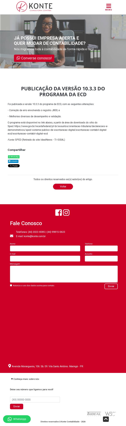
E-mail (12, 254)
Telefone (89, 244)
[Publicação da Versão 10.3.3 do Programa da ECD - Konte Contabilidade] (34, 6)
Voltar (63, 186)
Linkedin (14, 161)
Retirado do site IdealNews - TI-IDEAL (43, 139)
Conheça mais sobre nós (26, 379)
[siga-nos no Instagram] (66, 212)
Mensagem (15, 264)
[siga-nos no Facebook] (58, 212)
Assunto (88, 254)
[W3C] (110, 413)
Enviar (111, 286)
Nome (12, 244)
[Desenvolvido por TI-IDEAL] (94, 413)
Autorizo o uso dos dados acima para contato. (34, 285)
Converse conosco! (38, 58)
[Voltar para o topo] (106, 419)
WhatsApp (14, 157)
